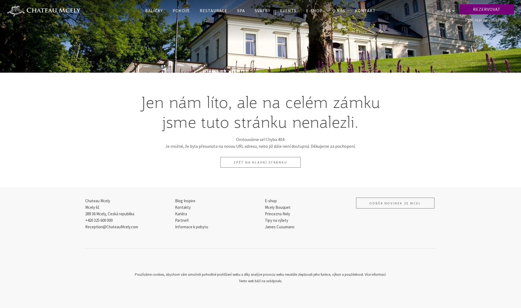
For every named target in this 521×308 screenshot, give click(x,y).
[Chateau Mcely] (44, 10)
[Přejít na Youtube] (273, 262)
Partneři (182, 220)
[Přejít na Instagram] (260, 262)
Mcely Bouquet (278, 207)
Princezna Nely (277, 213)
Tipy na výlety (276, 220)
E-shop (271, 200)
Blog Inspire (185, 200)
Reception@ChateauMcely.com (111, 226)
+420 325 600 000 (99, 220)
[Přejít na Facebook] (247, 262)
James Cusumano (279, 226)
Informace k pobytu (191, 226)
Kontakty (183, 207)
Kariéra (181, 213)
